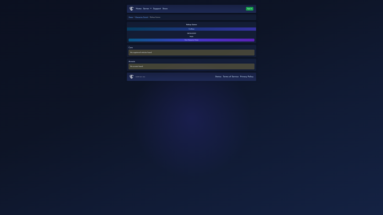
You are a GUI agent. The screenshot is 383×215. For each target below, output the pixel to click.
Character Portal (141, 17)
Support (157, 9)
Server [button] (146, 9)
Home (139, 9)
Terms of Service (231, 77)
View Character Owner (191, 40)
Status (218, 77)
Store (165, 9)
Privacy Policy (246, 77)
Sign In (249, 9)
